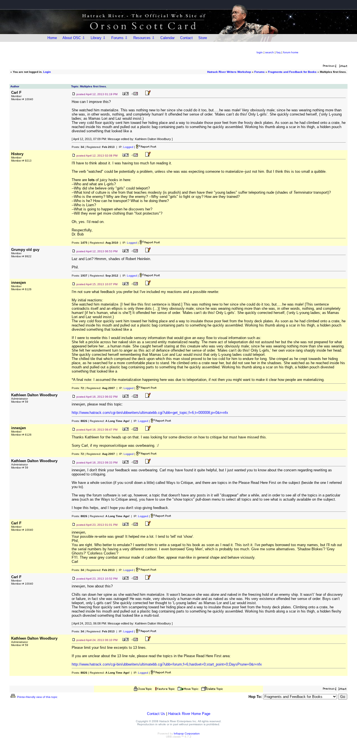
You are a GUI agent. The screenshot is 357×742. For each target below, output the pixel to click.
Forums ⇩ (119, 38)
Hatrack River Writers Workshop (229, 71)
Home (52, 38)
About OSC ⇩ (73, 38)
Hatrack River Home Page (189, 714)
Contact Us (156, 714)
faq (278, 52)
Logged (128, 146)
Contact (186, 38)
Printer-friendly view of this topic (36, 696)
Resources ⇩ (144, 38)
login (260, 52)
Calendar (167, 38)
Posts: (78, 146)
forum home (290, 52)
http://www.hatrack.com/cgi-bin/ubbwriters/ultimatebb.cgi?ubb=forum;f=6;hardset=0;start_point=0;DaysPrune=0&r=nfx (167, 664)
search (269, 52)
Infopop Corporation (187, 733)
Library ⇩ (98, 38)
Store (202, 38)
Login (47, 71)
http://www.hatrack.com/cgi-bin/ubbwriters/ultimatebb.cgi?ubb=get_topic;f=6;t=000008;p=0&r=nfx (150, 412)
